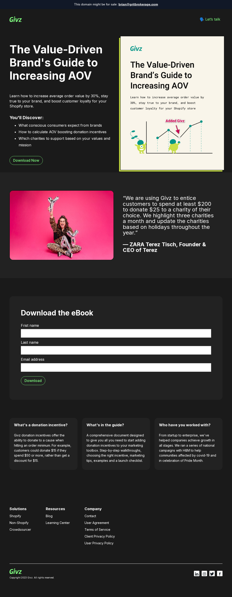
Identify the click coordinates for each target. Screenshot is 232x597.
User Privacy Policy (99, 543)
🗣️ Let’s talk (210, 19)
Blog (49, 516)
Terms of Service (97, 529)
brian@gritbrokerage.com (138, 4)
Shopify (15, 516)
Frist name (30, 325)
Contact (90, 516)
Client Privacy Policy (100, 536)
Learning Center (58, 523)
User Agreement (97, 523)
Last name (30, 342)
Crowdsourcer (20, 529)
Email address (32, 359)
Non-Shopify (19, 523)
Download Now (26, 160)
